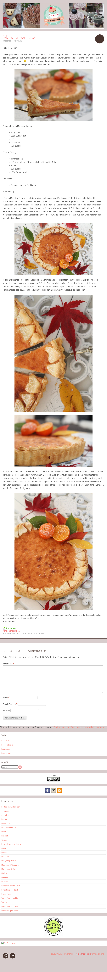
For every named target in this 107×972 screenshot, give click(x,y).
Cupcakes (5, 815)
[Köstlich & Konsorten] (53, 935)
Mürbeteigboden (23, 633)
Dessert (4, 819)
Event (3, 832)
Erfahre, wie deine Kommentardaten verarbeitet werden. (79, 727)
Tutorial (4, 902)
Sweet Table (6, 894)
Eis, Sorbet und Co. (8, 827)
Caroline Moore (98, 954)
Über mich (5, 741)
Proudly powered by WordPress (62, 954)
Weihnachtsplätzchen (9, 910)
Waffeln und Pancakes (9, 906)
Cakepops (5, 811)
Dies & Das (5, 823)
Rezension (5, 881)
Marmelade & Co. (8, 869)
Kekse (3, 848)
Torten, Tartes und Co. (11, 631)
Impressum (5, 749)
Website (6, 710)
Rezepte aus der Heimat (10, 886)
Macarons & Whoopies (10, 865)
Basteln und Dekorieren (10, 807)
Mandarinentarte (9, 633)
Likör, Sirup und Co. (9, 861)
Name (6, 697)
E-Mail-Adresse (10, 704)
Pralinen (4, 877)
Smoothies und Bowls (10, 890)
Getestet (4, 840)
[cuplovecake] (53, 16)
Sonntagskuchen (37, 633)
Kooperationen (7, 745)
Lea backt (5, 856)
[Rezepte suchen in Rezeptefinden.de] (8, 943)
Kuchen (4, 852)
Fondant (4, 836)
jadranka (18, 41)
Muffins (4, 873)
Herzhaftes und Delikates (11, 844)
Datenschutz (6, 753)
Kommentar (8, 663)
